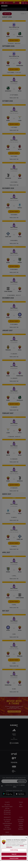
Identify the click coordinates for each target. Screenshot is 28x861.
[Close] (26, 837)
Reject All (14, 854)
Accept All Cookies (14, 858)
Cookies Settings (14, 850)
